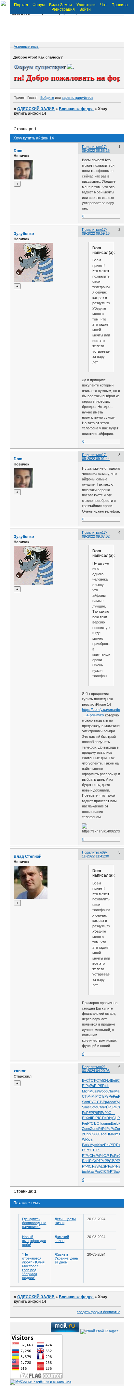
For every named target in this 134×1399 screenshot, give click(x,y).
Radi (85, 1161)
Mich (85, 1091)
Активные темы (26, 46)
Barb (114, 1123)
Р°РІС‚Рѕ (99, 1118)
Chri (100, 1107)
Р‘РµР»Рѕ (112, 1166)
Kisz (100, 1145)
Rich (105, 1086)
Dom (18, 151)
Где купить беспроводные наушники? (34, 1223)
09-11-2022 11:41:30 (95, 854)
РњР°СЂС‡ (91, 1123)
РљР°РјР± (112, 1145)
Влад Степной (27, 856)
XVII (89, 1118)
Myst (93, 1145)
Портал (21, 5)
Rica (88, 1139)
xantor (20, 1071)
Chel (110, 1091)
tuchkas (88, 1171)
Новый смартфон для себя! (34, 1241)
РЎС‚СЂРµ (98, 1102)
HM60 (111, 1134)
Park (85, 1145)
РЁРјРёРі (93, 1113)
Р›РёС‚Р (89, 1150)
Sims (86, 1107)
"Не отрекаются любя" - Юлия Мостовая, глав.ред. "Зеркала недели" (33, 1266)
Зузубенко (24, 233)
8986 (94, 1134)
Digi (109, 1118)
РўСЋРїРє (113, 1161)
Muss (93, 1091)
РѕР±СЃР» (118, 1155)
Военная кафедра (76, 109)
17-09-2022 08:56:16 (96, 148)
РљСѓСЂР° (104, 1171)
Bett (114, 1080)
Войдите (47, 97)
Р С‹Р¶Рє (97, 1161)
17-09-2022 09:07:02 (96, 534)
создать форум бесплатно (98, 1312)
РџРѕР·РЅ (94, 1086)
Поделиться (92, 147)
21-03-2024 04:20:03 (96, 1069)
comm (106, 1123)
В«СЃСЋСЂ (92, 1080)
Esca (102, 1134)
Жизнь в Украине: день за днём (66, 1258)
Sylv (118, 1102)
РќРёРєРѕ (106, 1129)
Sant (85, 1102)
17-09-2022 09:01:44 (96, 457)
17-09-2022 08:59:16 (96, 231)
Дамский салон (62, 1239)
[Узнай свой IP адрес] (99, 1331)
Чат (103, 5)
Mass (118, 1091)
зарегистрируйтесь (77, 97)
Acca (111, 1102)
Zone (86, 1129)
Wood (102, 1091)
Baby (118, 1171)
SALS (100, 1166)
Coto (93, 1107)
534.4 (106, 1080)
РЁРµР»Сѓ (112, 1107)
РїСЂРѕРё (104, 1096)
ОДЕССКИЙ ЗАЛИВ (36, 109)
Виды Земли (60, 5)
